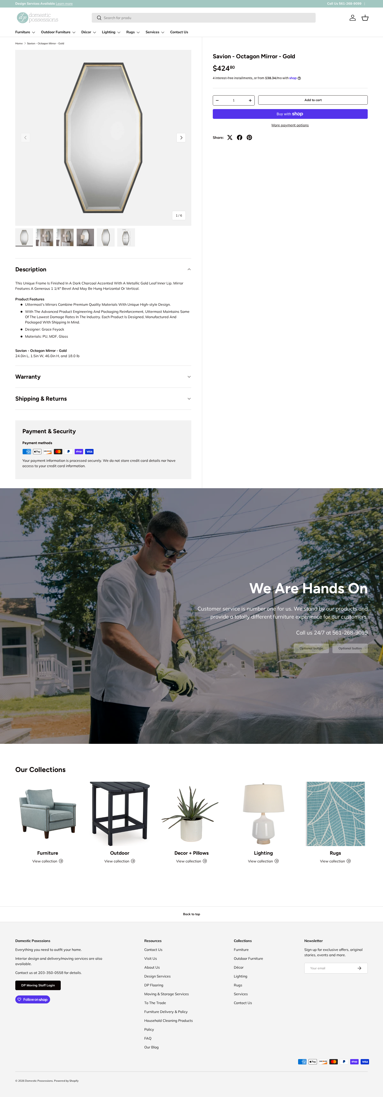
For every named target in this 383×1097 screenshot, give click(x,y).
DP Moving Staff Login (38, 985)
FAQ (147, 1038)
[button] (365, 18)
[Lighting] (263, 814)
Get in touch (49, 4)
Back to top (191, 914)
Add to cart (313, 100)
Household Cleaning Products (168, 1020)
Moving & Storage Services (166, 994)
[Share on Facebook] (239, 137)
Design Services (157, 976)
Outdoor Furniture (55, 32)
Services (152, 32)
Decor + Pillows (191, 853)
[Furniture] (48, 814)
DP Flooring (153, 985)
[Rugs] (335, 814)
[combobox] (204, 18)
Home (19, 43)
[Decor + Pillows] (191, 814)
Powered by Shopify (66, 1080)
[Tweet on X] (230, 137)
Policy (149, 1029)
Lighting (108, 32)
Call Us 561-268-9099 (344, 4)
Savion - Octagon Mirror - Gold (45, 43)
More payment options (290, 125)
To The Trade (155, 1003)
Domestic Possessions (39, 1080)
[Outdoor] (119, 814)
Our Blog (151, 1047)
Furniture (22, 32)
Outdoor (119, 853)
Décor (86, 32)
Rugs (130, 32)
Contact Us (179, 32)
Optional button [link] (311, 648)
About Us (152, 967)
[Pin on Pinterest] (249, 137)
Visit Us (150, 958)
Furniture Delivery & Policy (166, 1011)
